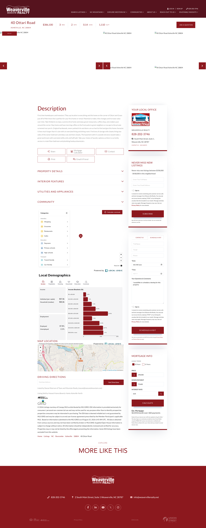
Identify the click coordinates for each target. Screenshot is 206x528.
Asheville (68, 436)
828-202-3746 (193, 9)
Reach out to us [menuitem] (167, 12)
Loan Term (136, 361)
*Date (134, 261)
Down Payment (138, 380)
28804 (76, 436)
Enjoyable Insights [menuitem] (188, 12)
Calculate (147, 403)
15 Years (147, 364)
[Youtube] (103, 507)
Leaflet (104, 370)
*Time (134, 270)
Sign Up (180, 9)
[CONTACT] (185, 25)
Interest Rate (137, 389)
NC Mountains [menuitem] (96, 12)
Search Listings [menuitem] (78, 12)
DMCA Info (134, 520)
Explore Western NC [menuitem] (116, 12)
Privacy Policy (136, 205)
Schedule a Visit (155, 237)
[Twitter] (111, 507)
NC (52, 436)
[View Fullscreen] (40, 355)
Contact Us (135, 145)
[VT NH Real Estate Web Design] (169, 520)
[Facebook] (88, 507)
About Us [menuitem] (151, 12)
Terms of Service (137, 339)
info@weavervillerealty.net (146, 497)
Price (134, 370)
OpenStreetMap (112, 370)
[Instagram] (118, 507)
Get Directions (113, 382)
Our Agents (143, 145)
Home (40, 436)
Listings (46, 436)
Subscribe (148, 214)
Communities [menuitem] (136, 12)
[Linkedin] (95, 507)
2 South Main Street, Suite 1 (98, 497)
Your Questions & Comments (141, 279)
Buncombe (59, 436)
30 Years (138, 364)
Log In (171, 9)
